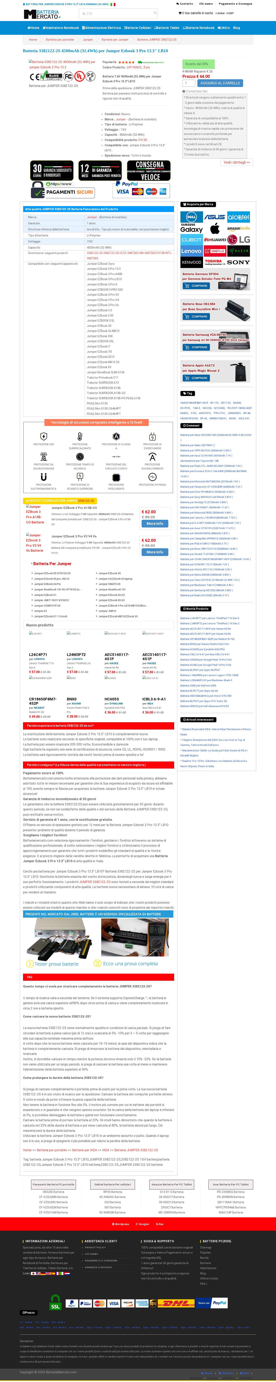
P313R (143, 140)
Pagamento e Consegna (235, 3)
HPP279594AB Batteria (231, 1207)
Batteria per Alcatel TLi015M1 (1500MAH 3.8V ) (207, 554)
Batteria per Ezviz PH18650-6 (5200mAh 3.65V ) (207, 491)
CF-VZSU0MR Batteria (53, 1197)
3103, (194, 413)
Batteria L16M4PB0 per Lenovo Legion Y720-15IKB (209, 675)
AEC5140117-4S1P (117, 656)
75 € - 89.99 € (59, 1327)
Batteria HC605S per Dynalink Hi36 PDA (202, 649)
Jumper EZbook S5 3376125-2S (52, 573)
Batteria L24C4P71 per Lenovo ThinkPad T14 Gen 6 (209, 618)
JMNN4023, (234, 413)
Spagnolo (196, 1378)
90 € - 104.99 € (76, 1327)
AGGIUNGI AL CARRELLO (220, 83)
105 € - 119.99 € (94, 1327)
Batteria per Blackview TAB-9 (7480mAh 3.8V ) (206, 585)
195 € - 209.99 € (207, 1327)
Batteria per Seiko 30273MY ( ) (197, 445)
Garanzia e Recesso (98, 1267)
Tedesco (228, 1378)
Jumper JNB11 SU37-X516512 (51, 600)
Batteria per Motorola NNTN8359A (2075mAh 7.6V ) (210, 481)
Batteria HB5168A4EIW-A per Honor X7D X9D (206, 695)
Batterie (205, 1263)
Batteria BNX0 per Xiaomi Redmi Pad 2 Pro (204, 644)
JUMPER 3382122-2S (95, 882)
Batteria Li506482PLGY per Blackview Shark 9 (206, 680)
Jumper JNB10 (107, 610)
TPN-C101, (219, 413)
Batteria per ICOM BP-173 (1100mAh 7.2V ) (204, 564)
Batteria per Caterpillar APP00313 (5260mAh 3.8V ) (209, 538)
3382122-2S (111, 253)
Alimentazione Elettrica (103, 28)
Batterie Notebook (200, 28)
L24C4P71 (38, 654)
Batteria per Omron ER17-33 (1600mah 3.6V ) (206, 569)
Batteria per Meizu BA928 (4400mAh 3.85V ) (205, 574)
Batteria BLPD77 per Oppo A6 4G (199, 690)
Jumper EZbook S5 (109, 573)
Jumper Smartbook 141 (112, 589)
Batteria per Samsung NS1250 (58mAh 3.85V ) (206, 590)
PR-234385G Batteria (230, 1191)
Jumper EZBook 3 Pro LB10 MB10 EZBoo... (123, 605)
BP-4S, (204, 418)
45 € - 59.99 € (27, 1327)
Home (35, 28)
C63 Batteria (112, 1202)
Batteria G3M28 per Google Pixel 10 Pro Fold (206, 659)
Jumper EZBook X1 (45, 594)
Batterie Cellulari (138, 28)
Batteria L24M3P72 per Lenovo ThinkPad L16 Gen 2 (209, 623)
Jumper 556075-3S (109, 584)
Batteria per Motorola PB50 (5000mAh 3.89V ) (206, 512)
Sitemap (205, 1247)
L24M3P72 (76, 654)
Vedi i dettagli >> (237, 162)
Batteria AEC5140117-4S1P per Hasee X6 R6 (205, 628)
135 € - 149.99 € (132, 1327)
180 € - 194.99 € (188, 1327)
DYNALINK (116, 703)
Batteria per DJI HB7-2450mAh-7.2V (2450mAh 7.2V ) (210, 522)
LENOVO (39, 659)
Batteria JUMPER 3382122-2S (157, 39)
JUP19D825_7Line (138, 67)
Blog (236, 28)
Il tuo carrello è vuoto (197, 13)
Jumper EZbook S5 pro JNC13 (51, 578)
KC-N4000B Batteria (112, 1212)
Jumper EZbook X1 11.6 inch (50, 616)
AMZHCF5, (205, 413)
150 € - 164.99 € (151, 1327)
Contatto (186, 3)
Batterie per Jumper (115, 39)
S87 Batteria (112, 1207)
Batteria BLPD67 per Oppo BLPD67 (200, 669)
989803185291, (218, 418)
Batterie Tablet (167, 28)
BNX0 (72, 699)
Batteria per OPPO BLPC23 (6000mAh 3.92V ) (205, 450)
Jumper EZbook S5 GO (111, 594)
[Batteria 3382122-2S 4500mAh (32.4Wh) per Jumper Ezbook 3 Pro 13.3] (63, 64)
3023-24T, (244, 418)
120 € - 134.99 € (113, 1327)
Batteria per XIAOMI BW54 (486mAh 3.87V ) (205, 533)
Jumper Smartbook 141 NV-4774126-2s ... (58, 589)
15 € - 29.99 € (42, 1322)
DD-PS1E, (185, 408)
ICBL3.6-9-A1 (154, 699)
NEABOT (39, 707)
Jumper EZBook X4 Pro (47, 584)
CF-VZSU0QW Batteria (53, 1207)
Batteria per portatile (60, 39)
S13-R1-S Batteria (171, 1191)
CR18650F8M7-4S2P (43, 701)
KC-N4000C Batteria (112, 1197)
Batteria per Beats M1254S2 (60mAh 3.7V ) (204, 595)
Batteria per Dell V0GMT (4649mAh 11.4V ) (204, 507)
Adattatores (208, 1268)
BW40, (232, 418)
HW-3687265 (147, 253)
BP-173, (214, 402)
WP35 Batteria (112, 1191)
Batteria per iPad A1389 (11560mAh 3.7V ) (204, 543)
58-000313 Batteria (171, 1202)
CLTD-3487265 (129, 253)
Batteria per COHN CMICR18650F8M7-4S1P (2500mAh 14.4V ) (215, 559)
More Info (155, 523)
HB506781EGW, (189, 418)
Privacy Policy (95, 1247)
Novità (204, 1257)
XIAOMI (76, 703)
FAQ (245, 1373)
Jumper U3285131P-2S (47, 605)
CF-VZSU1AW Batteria (53, 1212)
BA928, (237, 402)
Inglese (212, 1378)
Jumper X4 (40, 610)
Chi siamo (206, 3)
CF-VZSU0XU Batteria (53, 1202)
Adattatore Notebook (62, 28)
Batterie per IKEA (84, 1150)
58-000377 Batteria (171, 1197)
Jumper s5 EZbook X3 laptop (115, 578)
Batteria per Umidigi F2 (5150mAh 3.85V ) (204, 502)
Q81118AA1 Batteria (230, 1202)
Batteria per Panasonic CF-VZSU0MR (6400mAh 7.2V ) (211, 486)
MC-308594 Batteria (172, 1212)
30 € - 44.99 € (58, 1322)
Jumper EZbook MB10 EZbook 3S (118, 616)
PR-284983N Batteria (230, 1197)
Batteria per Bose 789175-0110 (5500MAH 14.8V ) (208, 548)
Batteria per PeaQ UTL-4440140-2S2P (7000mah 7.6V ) (211, 465)
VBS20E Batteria (53, 1191)
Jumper (88, 39)
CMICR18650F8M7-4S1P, (194, 402)
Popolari (205, 1252)
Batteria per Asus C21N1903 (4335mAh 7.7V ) (206, 455)
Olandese (246, 1378)
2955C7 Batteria (171, 1207)
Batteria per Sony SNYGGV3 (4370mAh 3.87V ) (206, 497)
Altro (226, 28)
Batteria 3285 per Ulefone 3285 (198, 685)
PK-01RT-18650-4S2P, (240, 408)
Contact (227, 1373)
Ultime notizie (209, 1278)
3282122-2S (95, 253)
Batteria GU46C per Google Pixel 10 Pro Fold (205, 664)
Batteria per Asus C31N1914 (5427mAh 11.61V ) (207, 528)
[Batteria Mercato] (46, 14)
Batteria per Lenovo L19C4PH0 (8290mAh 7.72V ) (208, 517)
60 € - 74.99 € (43, 1327)
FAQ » (203, 1283)
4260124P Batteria (231, 1212)
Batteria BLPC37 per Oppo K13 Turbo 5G (203, 701)
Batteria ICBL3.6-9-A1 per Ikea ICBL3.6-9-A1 (205, 654)
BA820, (184, 413)
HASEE (114, 663)
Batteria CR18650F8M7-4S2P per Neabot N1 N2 (207, 639)
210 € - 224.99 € (226, 1327)
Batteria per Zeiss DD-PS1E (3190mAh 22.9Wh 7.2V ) (210, 579)
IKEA (150, 703)
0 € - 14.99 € (26, 1322)
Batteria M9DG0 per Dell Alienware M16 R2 (204, 706)
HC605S (112, 699)
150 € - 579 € (243, 1327)
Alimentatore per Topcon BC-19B (199, 460)
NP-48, (247, 413)
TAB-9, (197, 408)
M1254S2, (219, 408)
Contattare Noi (196, 91)
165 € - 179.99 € (170, 1327)
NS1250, (207, 408)
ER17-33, (226, 402)
